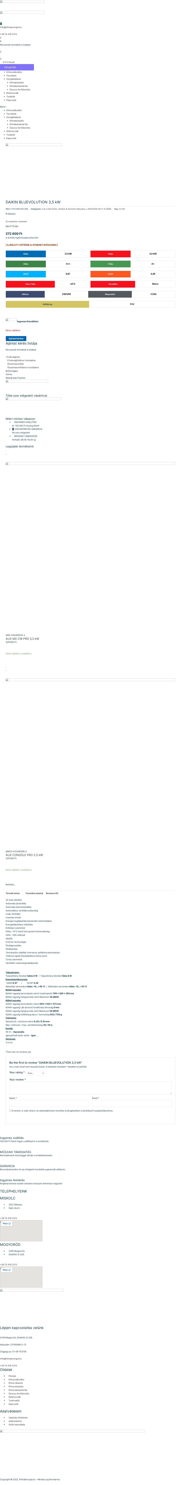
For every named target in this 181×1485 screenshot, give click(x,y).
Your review (17, 1079)
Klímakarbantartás (19, 86)
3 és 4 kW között (49, 209)
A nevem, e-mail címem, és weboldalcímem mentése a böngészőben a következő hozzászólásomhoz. (62, 1110)
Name (13, 1098)
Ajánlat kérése (16, 338)
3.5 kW (121, 209)
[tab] (13, 893)
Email (95, 1098)
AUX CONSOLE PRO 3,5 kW (24, 855)
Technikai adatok (34, 893)
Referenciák (12, 93)
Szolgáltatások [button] (13, 79)
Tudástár (10, 96)
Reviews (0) (52, 893)
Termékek (11, 75)
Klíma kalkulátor (14, 72)
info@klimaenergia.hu (11, 27)
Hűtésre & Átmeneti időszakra (71, 209)
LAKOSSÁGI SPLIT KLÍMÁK (98, 209)
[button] (90, 107)
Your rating (17, 1072)
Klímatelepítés (17, 82)
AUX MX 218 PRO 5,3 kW (22, 638)
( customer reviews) (16, 221)
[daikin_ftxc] (34, 171)
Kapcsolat (11, 100)
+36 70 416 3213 (8, 34)
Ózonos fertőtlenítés (20, 89)
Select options (16, 648)
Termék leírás (13, 893)
